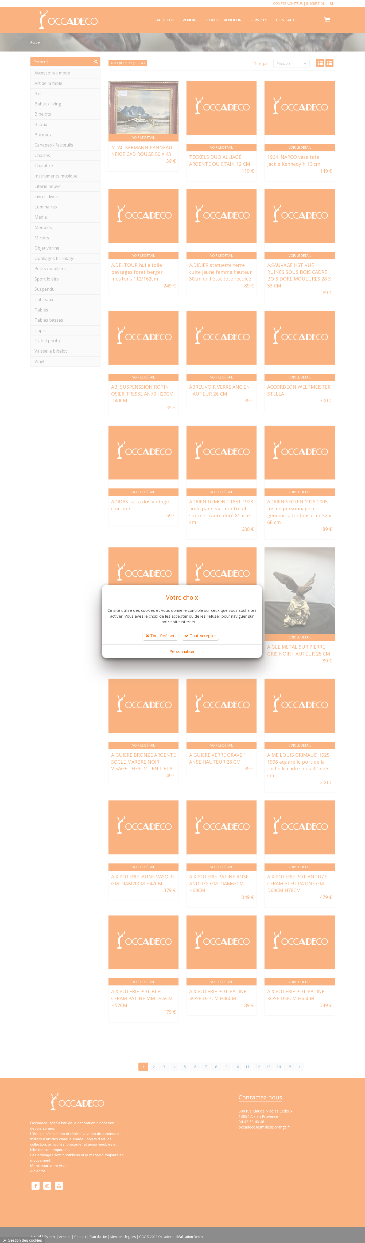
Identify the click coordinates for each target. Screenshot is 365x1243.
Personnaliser (182, 651)
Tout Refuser (162, 635)
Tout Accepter (202, 635)
